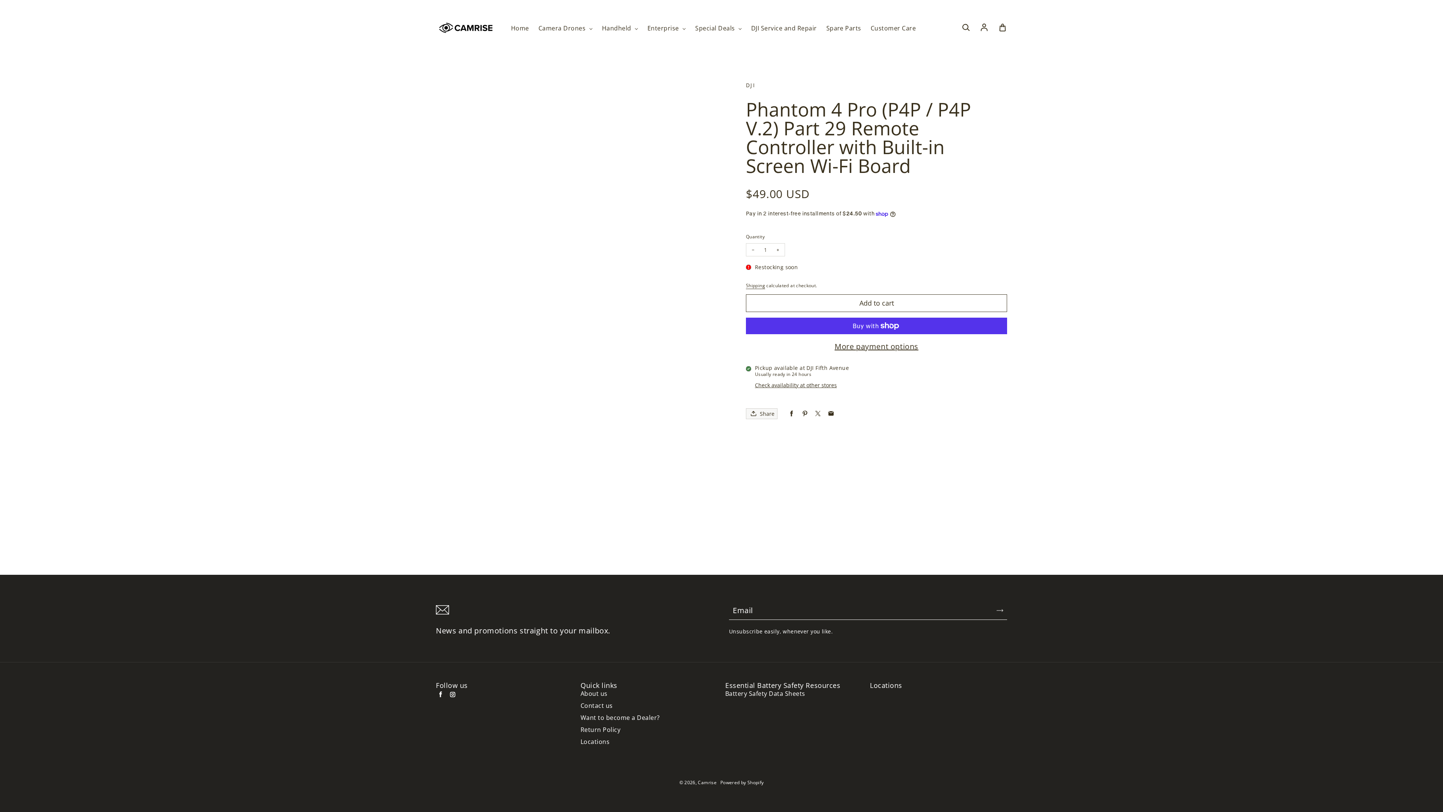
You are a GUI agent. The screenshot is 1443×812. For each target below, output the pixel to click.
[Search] (965, 27)
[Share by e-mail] (831, 413)
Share (767, 413)
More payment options (876, 346)
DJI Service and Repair (784, 28)
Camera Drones (562, 28)
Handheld (617, 28)
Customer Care (893, 28)
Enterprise (664, 28)
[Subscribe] (1000, 610)
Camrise (707, 782)
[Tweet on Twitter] (818, 413)
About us (594, 694)
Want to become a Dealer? (620, 718)
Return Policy (600, 730)
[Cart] (1002, 27)
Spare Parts (843, 28)
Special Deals (716, 28)
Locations (595, 742)
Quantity (755, 236)
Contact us (597, 706)
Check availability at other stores (796, 385)
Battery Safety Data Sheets (765, 694)
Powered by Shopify (742, 782)
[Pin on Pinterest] (804, 413)
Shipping (755, 285)
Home (520, 28)
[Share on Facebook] (791, 413)
